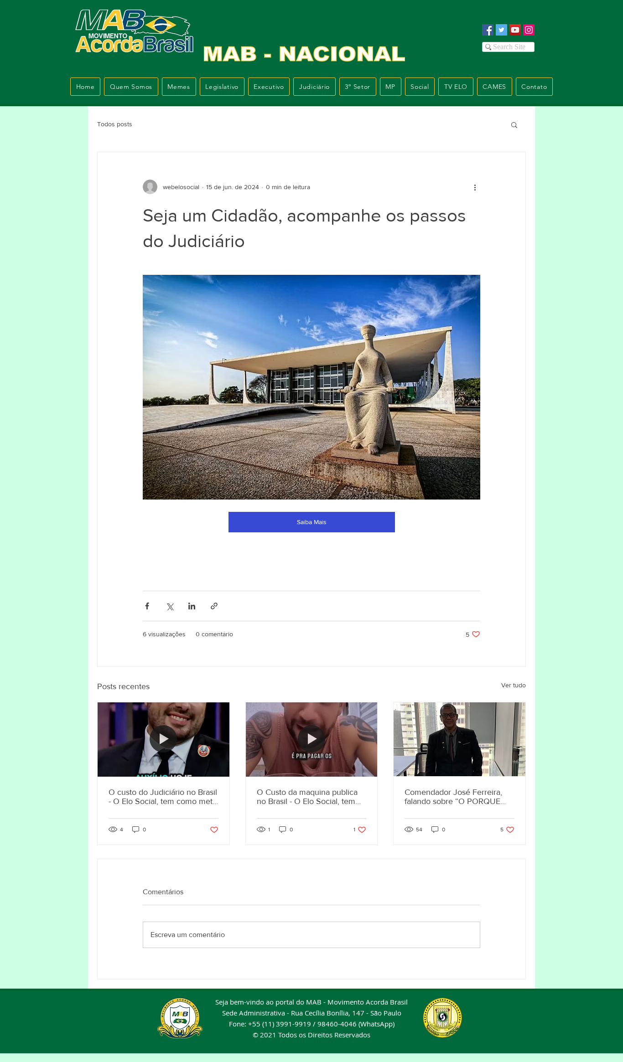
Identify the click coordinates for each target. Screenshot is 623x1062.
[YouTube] (515, 30)
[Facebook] (487, 30)
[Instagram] (529, 30)
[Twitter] (501, 30)
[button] (514, 124)
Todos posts (114, 124)
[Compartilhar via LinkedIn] (191, 606)
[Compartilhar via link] (214, 606)
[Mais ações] (474, 186)
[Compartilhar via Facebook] (147, 606)
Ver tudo (513, 685)
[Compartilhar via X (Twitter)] (169, 606)
